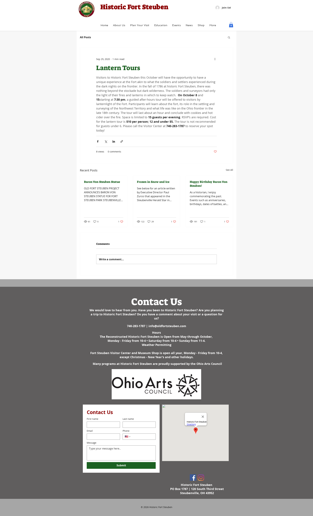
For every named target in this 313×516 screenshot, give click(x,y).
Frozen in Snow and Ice (153, 182)
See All (229, 169)
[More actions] (215, 59)
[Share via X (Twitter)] (105, 141)
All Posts (85, 37)
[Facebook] (193, 477)
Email (90, 430)
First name (92, 418)
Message (91, 442)
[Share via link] (121, 141)
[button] (231, 24)
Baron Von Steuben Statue (102, 182)
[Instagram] (201, 477)
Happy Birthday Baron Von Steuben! (208, 184)
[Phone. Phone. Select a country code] (128, 436)
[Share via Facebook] (97, 141)
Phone (126, 430)
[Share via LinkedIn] (113, 141)
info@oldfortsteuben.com (167, 326)
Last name (128, 418)
